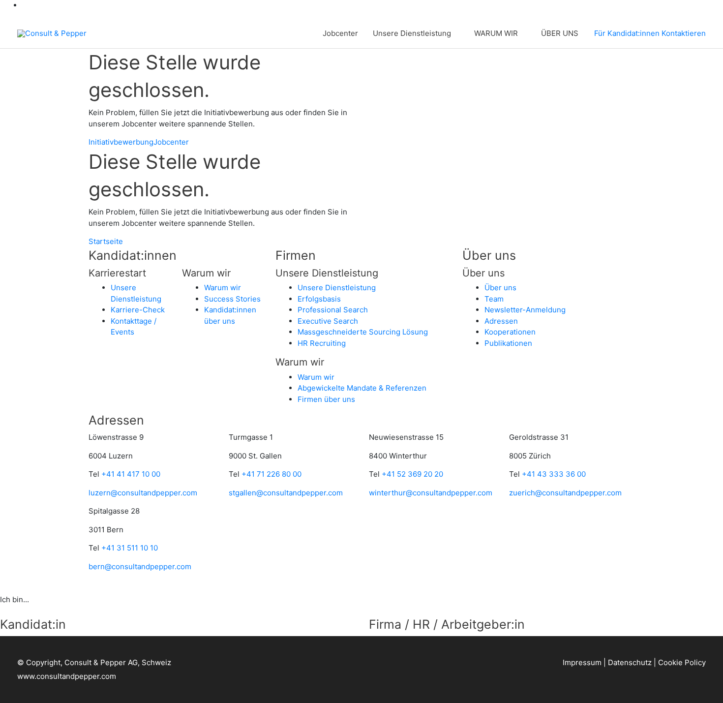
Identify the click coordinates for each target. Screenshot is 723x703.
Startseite (106, 241)
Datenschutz (630, 662)
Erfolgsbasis (319, 299)
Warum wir (222, 287)
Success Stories (232, 299)
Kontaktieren (684, 33)
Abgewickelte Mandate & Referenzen (362, 388)
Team (494, 299)
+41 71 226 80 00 (271, 474)
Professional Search (333, 309)
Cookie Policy (682, 662)
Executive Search (328, 321)
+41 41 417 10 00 (130, 474)
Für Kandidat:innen (627, 33)
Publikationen (508, 343)
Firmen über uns (326, 399)
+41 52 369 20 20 (412, 474)
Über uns (500, 287)
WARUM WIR (496, 33)
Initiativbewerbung (121, 142)
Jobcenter (340, 33)
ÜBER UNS (559, 33)
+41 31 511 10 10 (129, 547)
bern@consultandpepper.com (140, 566)
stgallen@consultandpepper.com (286, 492)
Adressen (501, 321)
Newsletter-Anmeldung (525, 309)
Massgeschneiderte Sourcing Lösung (363, 331)
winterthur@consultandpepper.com (430, 492)
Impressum (582, 662)
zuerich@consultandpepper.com (565, 492)
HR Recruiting (322, 343)
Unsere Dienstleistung (412, 33)
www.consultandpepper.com (66, 676)
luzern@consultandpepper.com (143, 492)
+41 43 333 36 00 (554, 474)
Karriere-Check (138, 309)
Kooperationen (510, 331)
